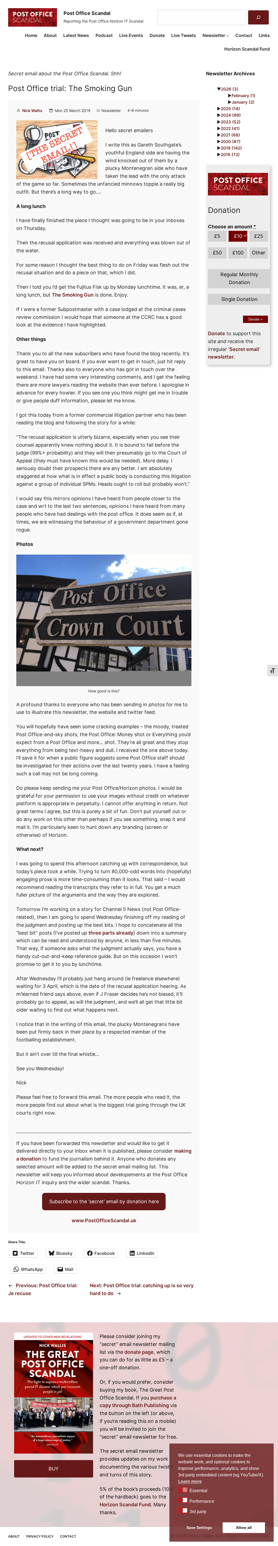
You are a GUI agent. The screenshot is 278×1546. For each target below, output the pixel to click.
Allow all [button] (244, 1527)
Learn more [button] (190, 1481)
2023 (231, 122)
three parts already (111, 933)
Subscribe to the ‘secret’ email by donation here (104, 1201)
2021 (230, 135)
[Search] (258, 17)
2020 (231, 141)
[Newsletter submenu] (227, 35)
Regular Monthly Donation (239, 278)
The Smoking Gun (73, 295)
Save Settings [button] (199, 1527)
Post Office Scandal (87, 13)
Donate (255, 319)
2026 (229, 89)
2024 (231, 115)
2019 (231, 148)
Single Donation (239, 299)
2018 (230, 154)
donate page (139, 1352)
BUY (54, 1469)
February (243, 95)
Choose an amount (232, 226)
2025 (230, 108)
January (243, 102)
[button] (183, 1489)
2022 (230, 128)
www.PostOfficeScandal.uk (104, 1220)
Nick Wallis (32, 110)
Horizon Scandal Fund (125, 1504)
